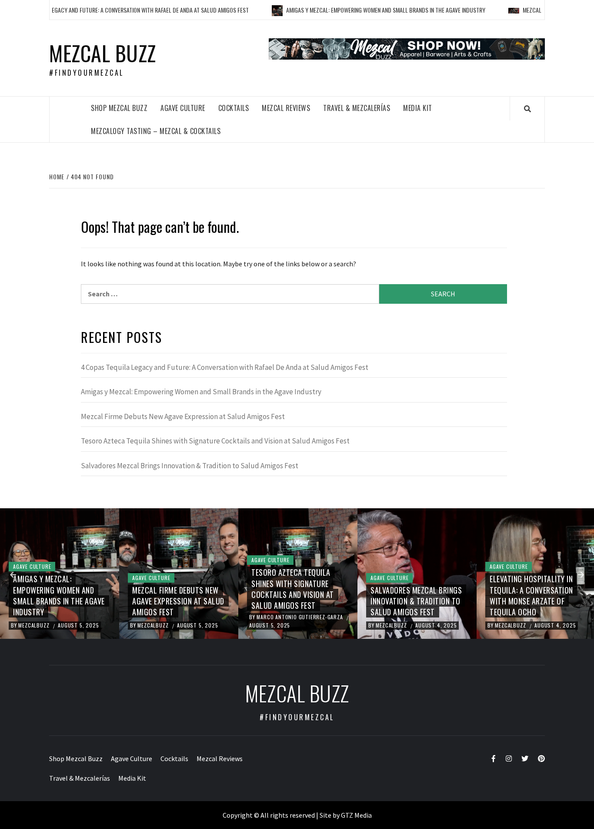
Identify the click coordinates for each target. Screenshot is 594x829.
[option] (59, 573)
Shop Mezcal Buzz (119, 108)
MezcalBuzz (34, 625)
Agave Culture (182, 108)
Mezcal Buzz (102, 52)
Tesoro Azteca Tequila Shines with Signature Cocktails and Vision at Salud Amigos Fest (215, 441)
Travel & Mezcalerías (356, 108)
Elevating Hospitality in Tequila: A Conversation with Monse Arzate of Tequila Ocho (531, 595)
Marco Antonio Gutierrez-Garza (300, 617)
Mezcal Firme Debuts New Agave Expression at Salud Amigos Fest (183, 416)
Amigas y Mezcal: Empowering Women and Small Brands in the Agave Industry (366, 9)
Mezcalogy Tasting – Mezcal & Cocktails (155, 131)
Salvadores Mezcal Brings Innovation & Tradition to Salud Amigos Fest (189, 465)
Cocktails (233, 108)
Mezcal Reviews (286, 108)
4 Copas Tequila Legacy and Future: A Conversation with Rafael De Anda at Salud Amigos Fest (224, 367)
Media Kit (417, 108)
